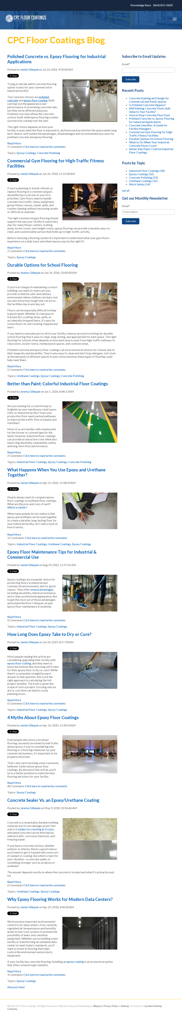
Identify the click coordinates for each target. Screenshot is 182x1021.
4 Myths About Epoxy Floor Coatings (43, 717)
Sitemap (125, 1006)
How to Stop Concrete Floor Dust (149, 115)
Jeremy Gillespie (30, 272)
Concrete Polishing (48, 153)
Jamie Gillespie (29, 69)
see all (125, 190)
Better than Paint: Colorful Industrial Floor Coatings (57, 383)
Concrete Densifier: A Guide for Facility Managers (148, 127)
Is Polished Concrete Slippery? (147, 105)
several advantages (41, 589)
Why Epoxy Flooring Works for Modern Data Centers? (60, 899)
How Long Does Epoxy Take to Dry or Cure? (49, 634)
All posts (12, 987)
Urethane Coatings (28, 375)
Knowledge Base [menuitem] (140, 5)
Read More (14, 143)
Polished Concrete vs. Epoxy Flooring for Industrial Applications (151, 120)
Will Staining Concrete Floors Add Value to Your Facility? (149, 110)
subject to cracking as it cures (36, 829)
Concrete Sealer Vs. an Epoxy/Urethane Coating (53, 800)
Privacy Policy (111, 1006)
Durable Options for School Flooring (42, 265)
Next (21, 987)
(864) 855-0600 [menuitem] (163, 5)
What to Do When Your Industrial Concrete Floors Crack (149, 143)
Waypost (98, 1006)
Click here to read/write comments (44, 146)
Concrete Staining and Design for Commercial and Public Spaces (149, 99)
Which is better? (17, 507)
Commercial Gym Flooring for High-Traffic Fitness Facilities (151, 133)
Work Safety (139, 184)
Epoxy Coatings (26, 153)
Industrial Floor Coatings (32, 462)
